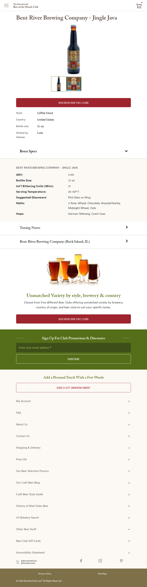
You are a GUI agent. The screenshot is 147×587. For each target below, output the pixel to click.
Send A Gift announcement (73, 388)
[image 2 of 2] (73, 84)
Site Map (102, 573)
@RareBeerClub (28, 563)
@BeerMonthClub (29, 561)
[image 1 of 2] (58, 84)
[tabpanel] (73, 190)
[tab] (73, 152)
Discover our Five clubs (74, 103)
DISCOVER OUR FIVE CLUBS (74, 319)
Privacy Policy (44, 573)
